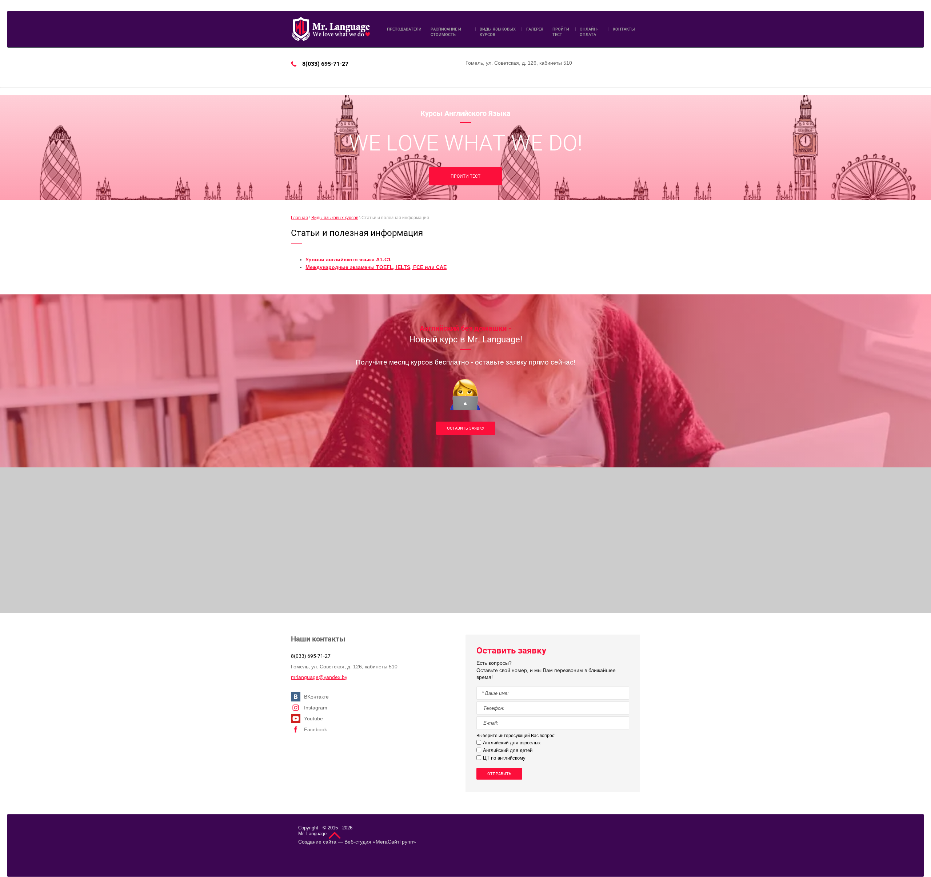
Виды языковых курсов (334, 217)
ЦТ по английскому (504, 758)
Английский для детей (507, 750)
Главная (299, 217)
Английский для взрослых (512, 742)
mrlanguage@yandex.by (319, 677)
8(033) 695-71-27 (325, 63)
